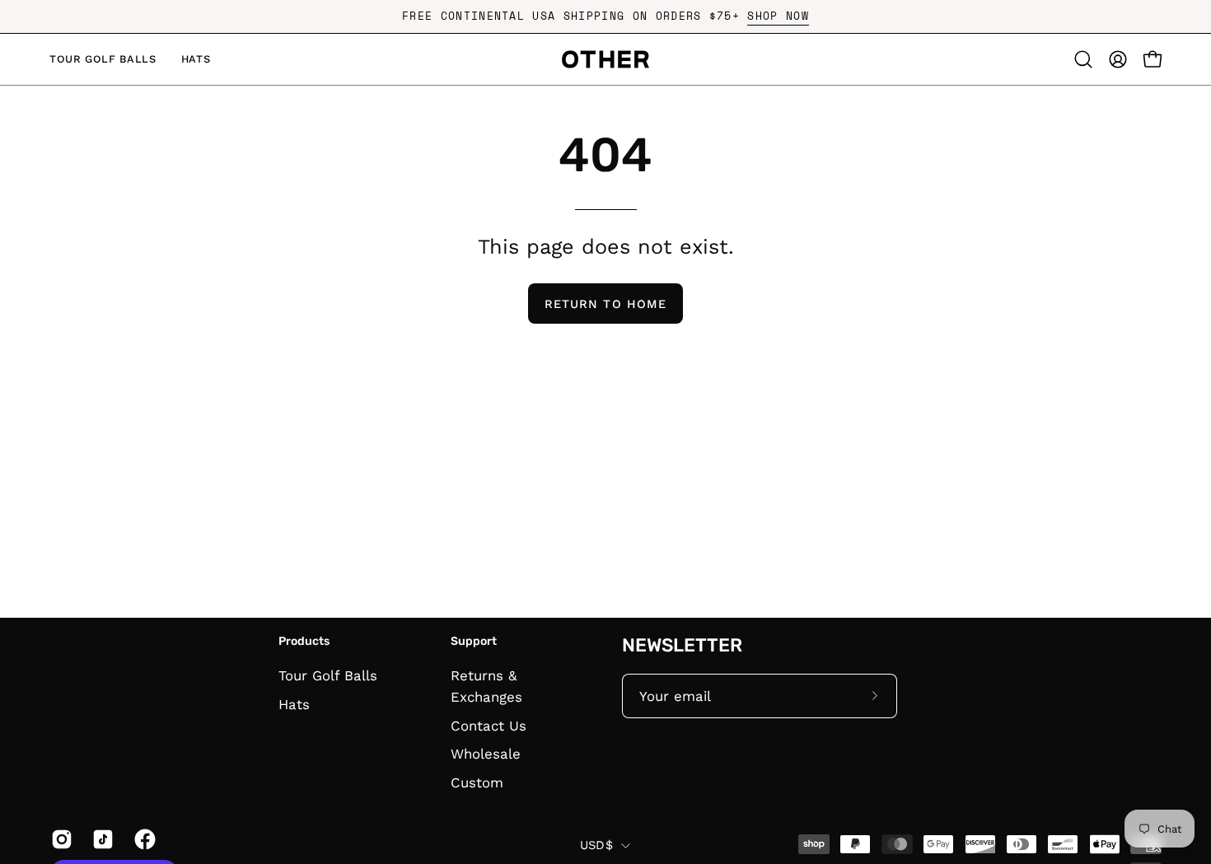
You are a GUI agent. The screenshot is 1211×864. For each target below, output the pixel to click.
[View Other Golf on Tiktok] (100, 839)
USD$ (596, 845)
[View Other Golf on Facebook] (142, 839)
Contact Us (488, 725)
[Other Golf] (605, 59)
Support (474, 641)
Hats (294, 704)
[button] (1083, 59)
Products (304, 641)
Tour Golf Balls (327, 675)
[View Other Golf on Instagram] (59, 839)
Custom (477, 783)
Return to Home (605, 304)
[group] (605, 16)
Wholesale (486, 754)
